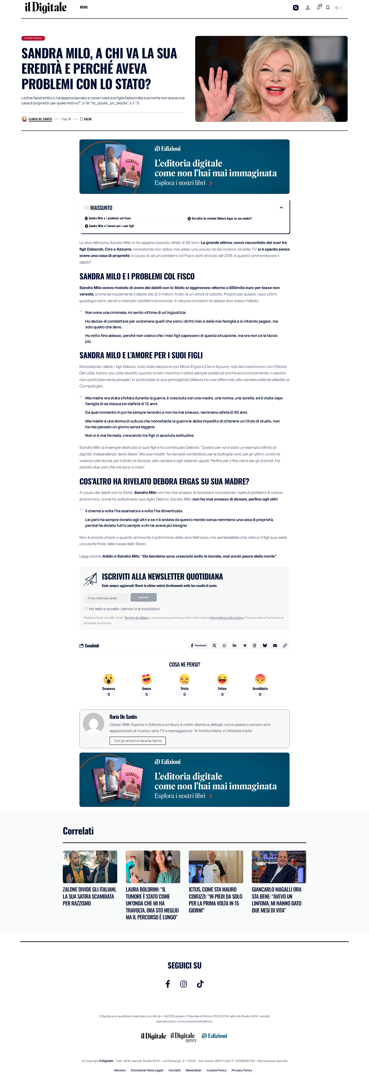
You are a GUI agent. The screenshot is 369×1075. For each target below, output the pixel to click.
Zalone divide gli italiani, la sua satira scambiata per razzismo (89, 896)
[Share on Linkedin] (234, 645)
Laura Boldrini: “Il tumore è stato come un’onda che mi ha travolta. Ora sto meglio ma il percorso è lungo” (152, 903)
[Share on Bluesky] (264, 645)
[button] (295, 7)
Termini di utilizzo (136, 617)
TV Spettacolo (33, 38)
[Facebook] (167, 984)
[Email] (275, 645)
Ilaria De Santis (40, 119)
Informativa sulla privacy (226, 617)
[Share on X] (214, 645)
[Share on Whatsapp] (224, 645)
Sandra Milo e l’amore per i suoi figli (111, 225)
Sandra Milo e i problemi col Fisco (110, 218)
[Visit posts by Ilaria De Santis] (24, 119)
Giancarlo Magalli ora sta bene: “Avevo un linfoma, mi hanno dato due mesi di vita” (276, 899)
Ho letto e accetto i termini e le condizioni (124, 608)
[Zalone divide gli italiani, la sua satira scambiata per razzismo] (90, 867)
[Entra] (308, 8)
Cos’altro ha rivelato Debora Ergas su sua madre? (222, 218)
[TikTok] (200, 984)
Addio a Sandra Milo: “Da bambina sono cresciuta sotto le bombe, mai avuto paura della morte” (189, 556)
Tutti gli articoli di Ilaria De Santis (138, 740)
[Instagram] (183, 984)
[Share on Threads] (254, 645)
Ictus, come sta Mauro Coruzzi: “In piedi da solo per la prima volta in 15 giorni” (215, 899)
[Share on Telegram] (244, 645)
